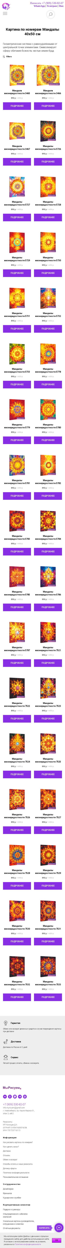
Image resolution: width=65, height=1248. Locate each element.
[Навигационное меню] (5, 13)
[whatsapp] (15, 1097)
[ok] (10, 1097)
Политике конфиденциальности (28, 1244)
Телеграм (52, 6)
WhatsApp (39, 6)
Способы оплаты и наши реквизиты (18, 1164)
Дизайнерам (8, 1189)
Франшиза (7, 1193)
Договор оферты (10, 1168)
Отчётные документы (11, 1228)
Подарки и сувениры (11, 1210)
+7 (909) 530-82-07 (14, 1104)
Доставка (7, 1151)
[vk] (5, 1097)
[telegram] (20, 1097)
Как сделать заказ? (11, 1147)
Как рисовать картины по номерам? (18, 1142)
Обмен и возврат (10, 1160)
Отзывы (6, 1155)
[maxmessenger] (25, 1097)
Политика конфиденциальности (16, 1173)
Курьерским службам (12, 1198)
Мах (61, 6)
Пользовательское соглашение (15, 1177)
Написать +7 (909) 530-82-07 (46, 3)
